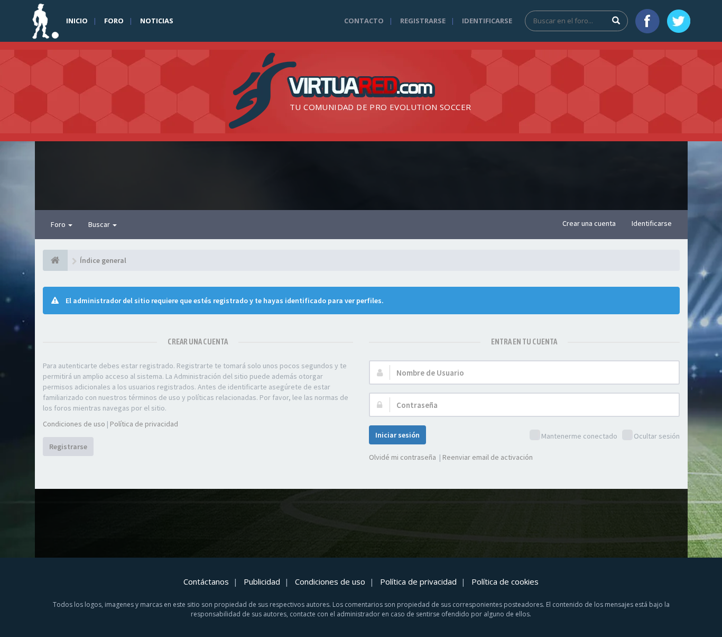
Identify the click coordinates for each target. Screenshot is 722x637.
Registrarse (423, 20)
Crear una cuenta (589, 223)
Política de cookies (505, 581)
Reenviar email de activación (487, 457)
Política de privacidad (144, 424)
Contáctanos (206, 581)
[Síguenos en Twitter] (678, 21)
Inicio (77, 20)
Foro (114, 20)
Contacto (364, 20)
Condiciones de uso (74, 424)
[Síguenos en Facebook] (647, 21)
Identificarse (487, 20)
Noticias (156, 20)
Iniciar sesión (397, 435)
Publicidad (262, 581)
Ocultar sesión (657, 436)
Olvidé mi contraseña (402, 457)
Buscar (100, 224)
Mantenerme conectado (579, 436)
